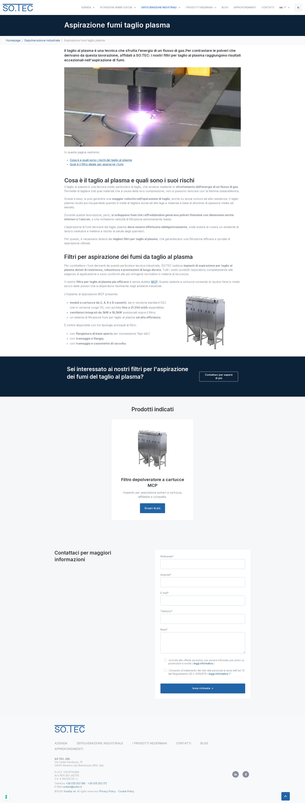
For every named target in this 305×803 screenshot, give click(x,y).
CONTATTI (268, 7)
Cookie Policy (126, 791)
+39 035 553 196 (75, 783)
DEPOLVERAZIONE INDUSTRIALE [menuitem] (100, 743)
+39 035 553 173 (97, 783)
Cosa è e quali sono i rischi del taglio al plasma (101, 160)
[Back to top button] (285, 796)
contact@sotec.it (72, 786)
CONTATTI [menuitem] (183, 743)
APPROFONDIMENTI (245, 7)
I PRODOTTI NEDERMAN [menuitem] (149, 743)
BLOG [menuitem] (204, 743)
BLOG (225, 7)
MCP (154, 282)
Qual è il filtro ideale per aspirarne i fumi (96, 164)
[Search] (298, 8)
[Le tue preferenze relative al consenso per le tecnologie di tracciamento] (6, 796)
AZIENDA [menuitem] (61, 743)
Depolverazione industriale (42, 40)
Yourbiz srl (70, 791)
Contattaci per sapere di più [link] (219, 376)
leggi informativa (203, 663)
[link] (18, 7)
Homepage (13, 40)
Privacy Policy (107, 791)
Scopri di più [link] (152, 508)
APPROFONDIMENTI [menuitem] (69, 749)
